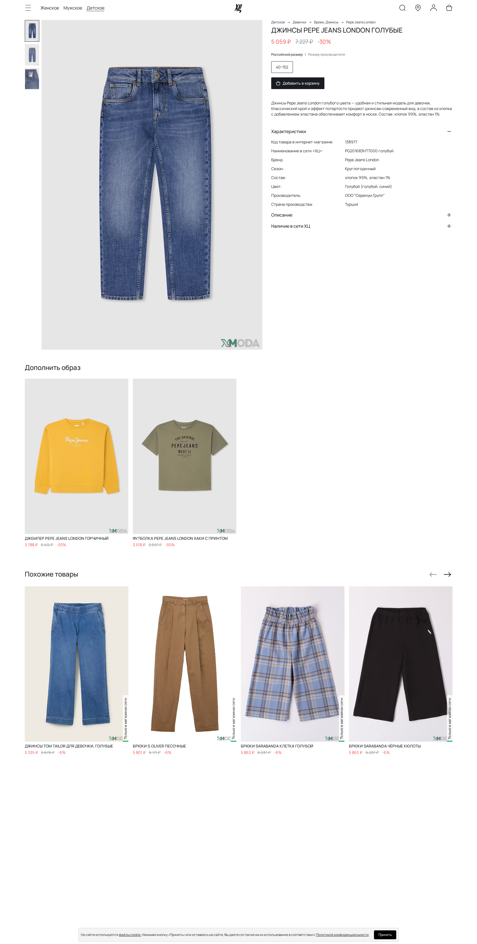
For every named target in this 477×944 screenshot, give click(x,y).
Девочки (299, 22)
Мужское (72, 8)
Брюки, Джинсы (326, 22)
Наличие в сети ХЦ (290, 226)
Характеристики (288, 131)
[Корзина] (449, 8)
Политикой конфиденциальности (342, 934)
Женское (49, 8)
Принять (385, 934)
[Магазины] (418, 8)
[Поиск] (402, 8)
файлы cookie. (130, 934)
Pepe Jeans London (361, 22)
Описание (281, 215)
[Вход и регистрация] (433, 8)
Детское (95, 8)
